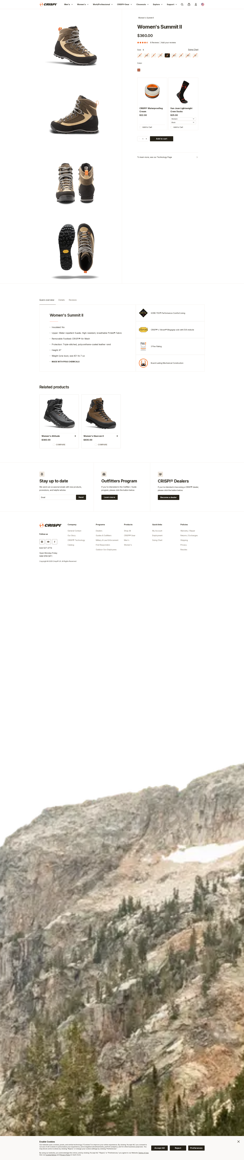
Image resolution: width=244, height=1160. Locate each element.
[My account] (196, 4)
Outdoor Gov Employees (106, 549)
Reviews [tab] (73, 300)
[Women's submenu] (88, 4)
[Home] (48, 4)
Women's (81, 4)
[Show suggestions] (194, 119)
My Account (157, 531)
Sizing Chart (193, 49)
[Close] (238, 1141)
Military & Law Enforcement (107, 540)
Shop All (127, 531)
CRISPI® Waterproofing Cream (151, 110)
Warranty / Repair (187, 531)
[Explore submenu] (162, 4)
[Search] (182, 4)
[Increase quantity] (146, 139)
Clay (138, 70)
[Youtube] (48, 541)
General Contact (74, 531)
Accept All (159, 1148)
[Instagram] (41, 541)
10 (195, 55)
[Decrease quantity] (139, 139)
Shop (57, 414)
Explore (156, 4)
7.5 (160, 55)
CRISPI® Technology (76, 540)
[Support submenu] (176, 4)
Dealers (99, 531)
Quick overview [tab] (46, 300)
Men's (67, 4)
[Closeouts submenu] (148, 4)
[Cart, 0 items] (189, 4)
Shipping (184, 540)
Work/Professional (101, 4)
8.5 (174, 55)
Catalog (71, 545)
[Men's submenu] (72, 4)
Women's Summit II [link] (146, 18)
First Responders (103, 545)
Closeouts (141, 4)
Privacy (183, 545)
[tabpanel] (122, 338)
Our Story (72, 535)
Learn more (111, 498)
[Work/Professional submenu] (112, 4)
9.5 (188, 55)
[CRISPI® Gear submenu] (131, 4)
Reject (178, 1148)
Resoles (183, 549)
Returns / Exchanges (189, 535)
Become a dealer (168, 497)
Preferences (196, 1148)
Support (170, 4)
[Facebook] (54, 541)
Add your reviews (168, 42)
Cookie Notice (51, 1155)
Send (81, 497)
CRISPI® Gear (123, 4)
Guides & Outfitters (103, 535)
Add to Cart (147, 127)
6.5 (147, 55)
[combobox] (183, 118)
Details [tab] (61, 300)
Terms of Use (143, 1153)
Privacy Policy (65, 1155)
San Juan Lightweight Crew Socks (181, 110)
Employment (157, 535)
